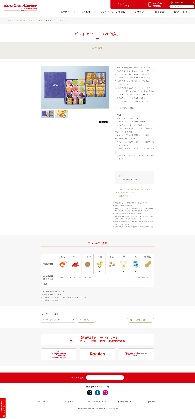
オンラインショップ (128, 4)
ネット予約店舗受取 (157, 4)
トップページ (13, 20)
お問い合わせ (180, 12)
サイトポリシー (70, 402)
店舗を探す (141, 320)
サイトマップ (43, 402)
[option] (75, 87)
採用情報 (159, 12)
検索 (86, 319)
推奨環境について (124, 402)
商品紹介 (65, 12)
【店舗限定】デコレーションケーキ (103, 339)
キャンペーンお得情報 (112, 12)
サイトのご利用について (97, 402)
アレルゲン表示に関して (142, 278)
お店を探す (85, 12)
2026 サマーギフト (36, 20)
